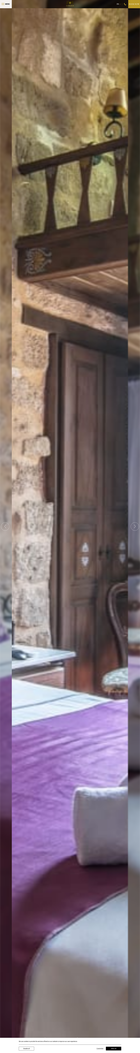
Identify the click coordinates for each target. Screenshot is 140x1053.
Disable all (26, 1048)
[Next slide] (135, 526)
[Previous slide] (5, 526)
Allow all (113, 1048)
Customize (100, 1048)
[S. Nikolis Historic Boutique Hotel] (70, 4)
